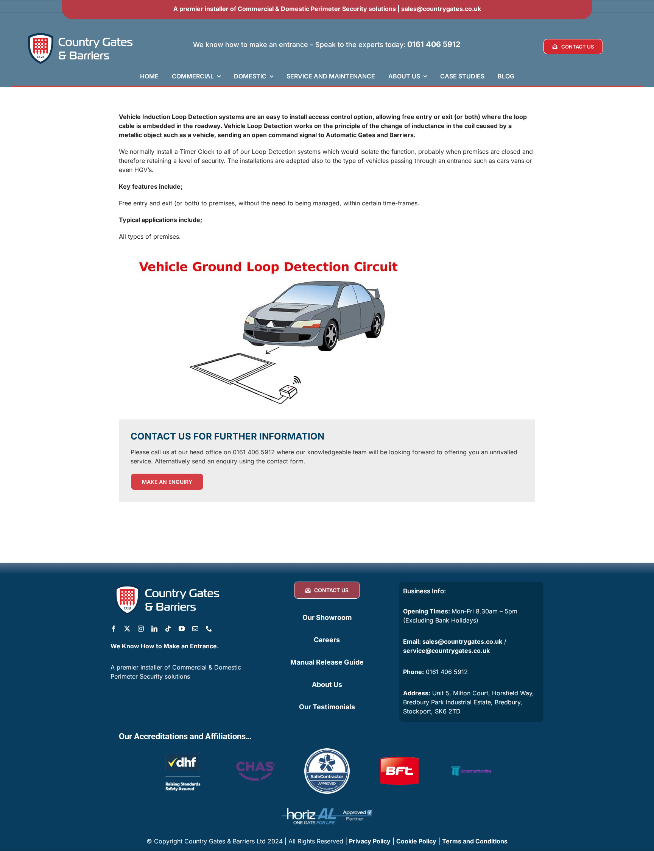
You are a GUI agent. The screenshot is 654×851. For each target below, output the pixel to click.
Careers (327, 640)
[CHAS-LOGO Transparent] (255, 756)
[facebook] (114, 629)
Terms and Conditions (475, 841)
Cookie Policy (416, 841)
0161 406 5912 (434, 44)
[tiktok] (168, 629)
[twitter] (127, 629)
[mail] (195, 629)
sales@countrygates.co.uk (441, 9)
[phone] (209, 629)
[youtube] (182, 629)
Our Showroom (327, 617)
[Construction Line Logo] (471, 751)
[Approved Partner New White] (327, 804)
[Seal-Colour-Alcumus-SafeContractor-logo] (327, 751)
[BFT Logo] (399, 751)
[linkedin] (154, 629)
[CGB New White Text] (80, 33)
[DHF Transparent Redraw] (183, 751)
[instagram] (141, 629)
